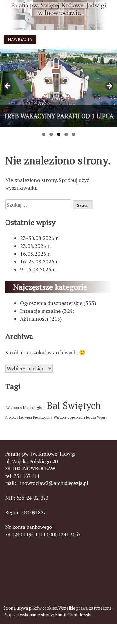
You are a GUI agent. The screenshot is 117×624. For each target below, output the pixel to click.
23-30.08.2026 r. (39, 238)
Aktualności (34, 318)
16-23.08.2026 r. (39, 261)
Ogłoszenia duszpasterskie (51, 303)
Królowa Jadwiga (18, 417)
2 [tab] (51, 134)
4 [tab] (66, 134)
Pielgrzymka (42, 417)
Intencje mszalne (40, 310)
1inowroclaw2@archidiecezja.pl (53, 483)
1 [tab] (44, 134)
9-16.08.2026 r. (38, 269)
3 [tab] (58, 134)
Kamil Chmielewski (73, 615)
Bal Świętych (74, 405)
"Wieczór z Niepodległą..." (25, 407)
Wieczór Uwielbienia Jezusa (75, 417)
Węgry (102, 417)
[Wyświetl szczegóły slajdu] (58, 88)
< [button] (8, 86)
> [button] (109, 86)
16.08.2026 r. (35, 253)
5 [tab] (73, 134)
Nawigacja (20, 39)
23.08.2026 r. (35, 245)
